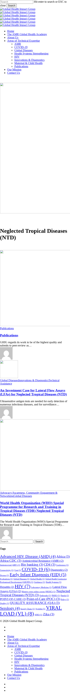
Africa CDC (10, 560)
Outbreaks (45, 596)
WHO (38, 615)
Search (11, 5)
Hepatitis (7, 586)
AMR (17, 649)
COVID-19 (36, 569)
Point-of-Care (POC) (43, 599)
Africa (63, 556)
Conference (62, 565)
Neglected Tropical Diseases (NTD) (35, 593)
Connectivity (7, 570)
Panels (65, 596)
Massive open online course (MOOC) (39, 592)
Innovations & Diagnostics (33, 380)
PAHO (56, 596)
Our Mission (14, 674)
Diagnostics (59, 569)
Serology (10, 608)
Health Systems (53, 582)
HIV (22, 586)
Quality (4, 603)
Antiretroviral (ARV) (10, 565)
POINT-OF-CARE (13, 599)
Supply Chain (27, 609)
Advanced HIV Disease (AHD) (28, 556)
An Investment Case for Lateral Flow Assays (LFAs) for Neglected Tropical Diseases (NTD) (33, 392)
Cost (17, 570)
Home (10, 636)
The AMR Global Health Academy (27, 639)
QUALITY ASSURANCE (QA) (35, 603)
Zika (48, 614)
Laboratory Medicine (41, 587)
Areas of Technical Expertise (23, 645)
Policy (65, 599)
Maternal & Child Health (28, 668)
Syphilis (40, 609)
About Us (12, 642)
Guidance (39, 582)
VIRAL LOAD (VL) (31, 610)
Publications (7, 328)
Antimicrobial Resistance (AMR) (43, 560)
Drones (4, 575)
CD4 (49, 564)
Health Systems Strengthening (31, 658)
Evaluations (6, 579)
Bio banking (32, 564)
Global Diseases (9, 380)
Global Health (37, 579)
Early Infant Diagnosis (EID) (38, 574)
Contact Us (13, 678)
